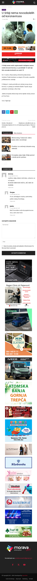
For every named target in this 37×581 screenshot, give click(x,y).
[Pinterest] (12, 112)
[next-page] (6, 164)
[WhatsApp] (16, 112)
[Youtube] (24, 564)
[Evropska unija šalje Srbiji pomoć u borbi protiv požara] (6, 157)
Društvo (10, 7)
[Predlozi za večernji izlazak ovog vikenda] (6, 148)
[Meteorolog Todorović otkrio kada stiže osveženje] (6, 140)
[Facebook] (3, 112)
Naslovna (4, 7)
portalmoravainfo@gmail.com (23, 558)
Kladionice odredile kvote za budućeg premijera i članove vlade (27, 125)
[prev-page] (3, 164)
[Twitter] (8, 112)
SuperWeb (24, 575)
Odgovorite (10, 187)
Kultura (3, 150)
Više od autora (18, 133)
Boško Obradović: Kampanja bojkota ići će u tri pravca (10, 125)
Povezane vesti (7, 133)
